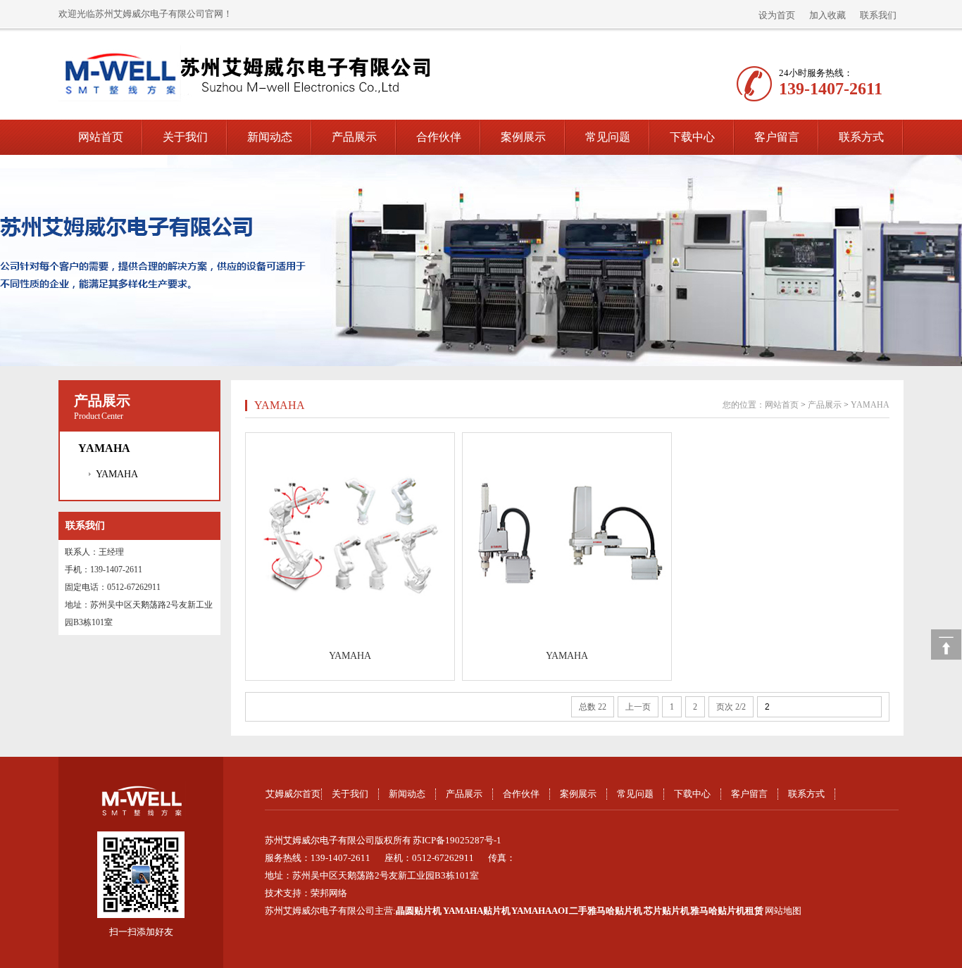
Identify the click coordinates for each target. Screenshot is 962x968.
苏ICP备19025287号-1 (457, 840)
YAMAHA (117, 474)
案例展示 (523, 137)
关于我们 (185, 137)
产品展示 (354, 137)
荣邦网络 (329, 893)
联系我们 (878, 15)
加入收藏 (827, 15)
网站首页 (100, 137)
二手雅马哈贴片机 (605, 910)
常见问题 (607, 137)
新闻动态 (269, 137)
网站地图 (783, 910)
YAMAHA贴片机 (477, 910)
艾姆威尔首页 (293, 793)
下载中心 (692, 137)
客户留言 (776, 137)
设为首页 (776, 15)
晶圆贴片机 (419, 910)
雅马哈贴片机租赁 (726, 910)
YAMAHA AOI (539, 910)
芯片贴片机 (666, 910)
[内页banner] (481, 260)
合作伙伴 (438, 137)
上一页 (638, 707)
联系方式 (861, 137)
